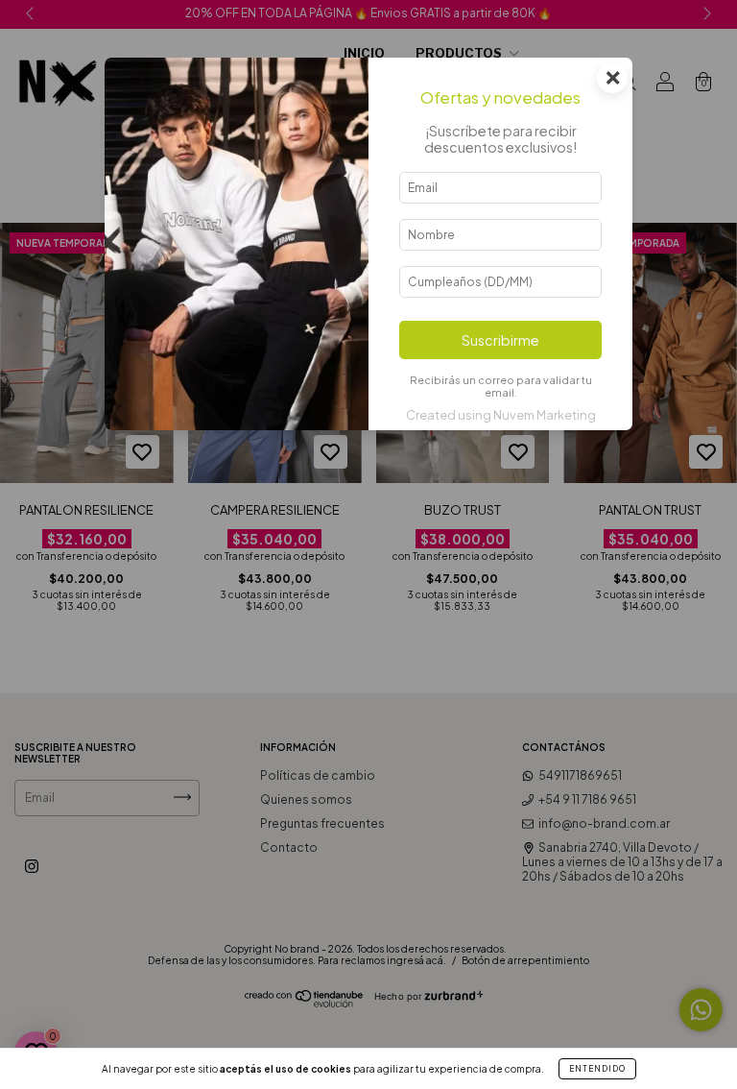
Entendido (597, 1069)
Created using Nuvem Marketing (501, 415)
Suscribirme (500, 340)
